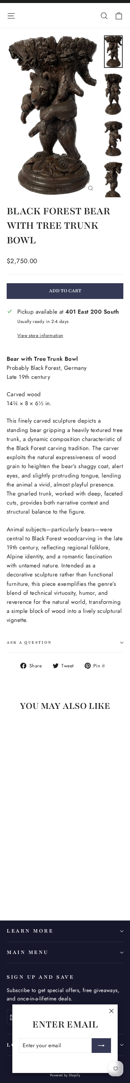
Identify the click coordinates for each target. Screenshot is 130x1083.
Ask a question (29, 642)
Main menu (28, 952)
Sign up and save (40, 977)
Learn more (30, 931)
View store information (40, 335)
